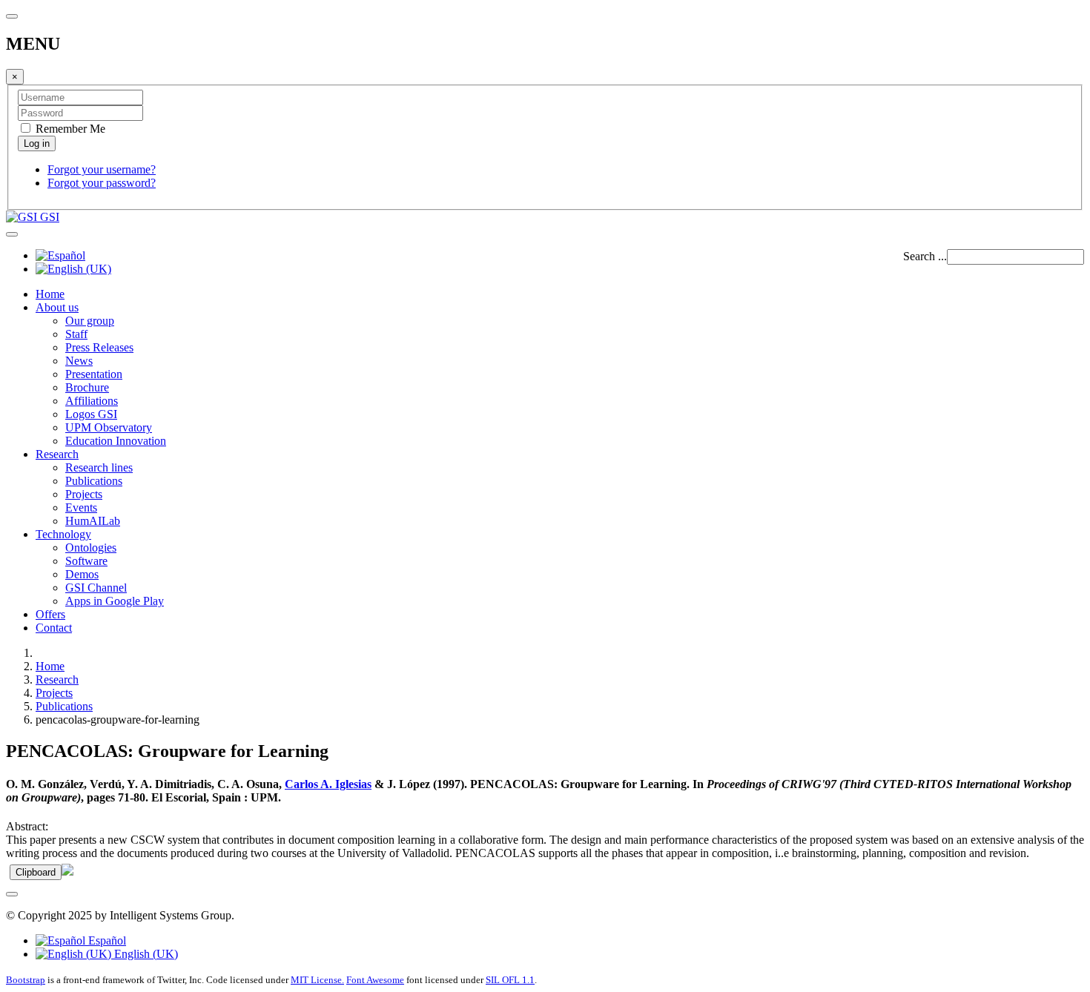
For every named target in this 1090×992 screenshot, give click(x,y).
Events (81, 507)
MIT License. (317, 979)
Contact (54, 627)
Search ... (925, 256)
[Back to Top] (12, 894)
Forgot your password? (101, 182)
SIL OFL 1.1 (510, 979)
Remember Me (69, 128)
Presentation (93, 374)
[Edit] (67, 871)
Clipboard (36, 872)
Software (86, 561)
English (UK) (144, 954)
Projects (83, 494)
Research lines (99, 467)
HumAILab (92, 521)
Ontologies (90, 547)
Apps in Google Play (114, 601)
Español (105, 940)
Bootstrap (25, 979)
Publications (93, 480)
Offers (50, 614)
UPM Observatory (108, 427)
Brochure (87, 387)
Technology (63, 534)
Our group (89, 320)
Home (50, 294)
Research (57, 454)
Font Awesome (375, 979)
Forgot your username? (101, 169)
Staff (76, 334)
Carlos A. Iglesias (328, 784)
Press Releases (99, 347)
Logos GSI (91, 414)
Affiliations (91, 400)
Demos (82, 574)
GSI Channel (96, 587)
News (79, 360)
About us (57, 307)
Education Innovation (115, 440)
